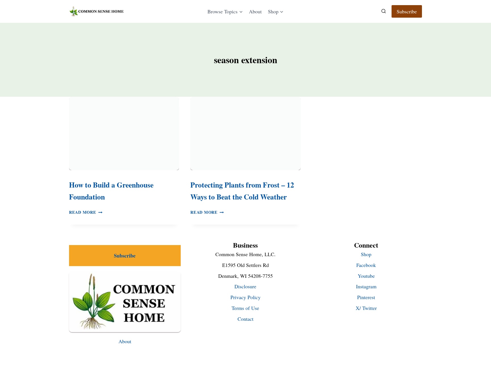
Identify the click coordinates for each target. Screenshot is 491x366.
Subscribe (407, 11)
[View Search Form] (383, 11)
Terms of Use (245, 308)
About (255, 11)
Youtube (366, 275)
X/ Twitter (366, 308)
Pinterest (366, 297)
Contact (245, 318)
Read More (85, 212)
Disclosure (245, 286)
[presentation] (124, 133)
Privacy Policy (245, 297)
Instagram (366, 286)
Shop (366, 254)
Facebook (366, 265)
